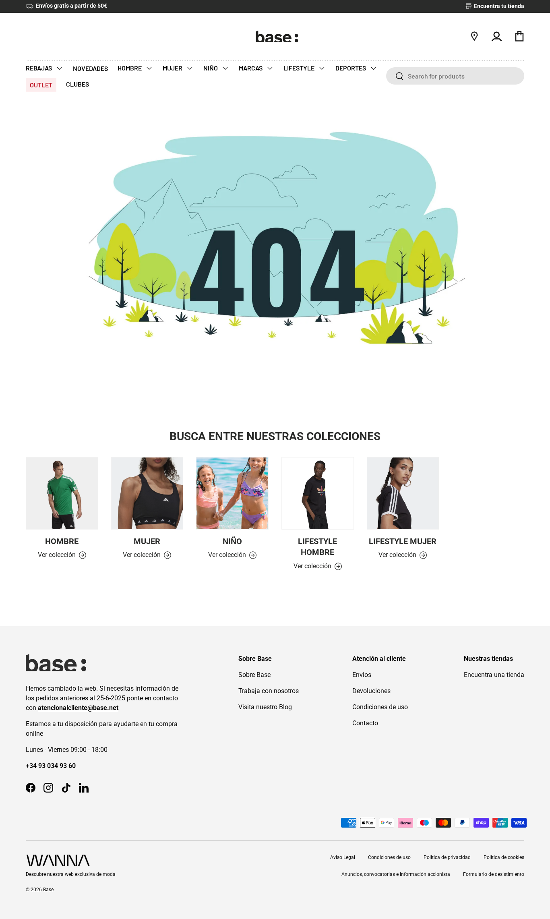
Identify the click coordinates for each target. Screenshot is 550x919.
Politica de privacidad (447, 857)
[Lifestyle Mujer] (403, 493)
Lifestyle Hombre (317, 547)
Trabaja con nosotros (268, 691)
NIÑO (211, 68)
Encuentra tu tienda (498, 6)
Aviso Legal (342, 857)
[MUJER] (147, 493)
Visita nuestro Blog (265, 707)
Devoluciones (371, 691)
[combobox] (455, 76)
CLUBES (77, 84)
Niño (232, 541)
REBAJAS (39, 68)
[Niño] (232, 493)
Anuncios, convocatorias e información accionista (395, 874)
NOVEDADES (90, 68)
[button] (519, 36)
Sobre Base (254, 675)
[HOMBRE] (62, 493)
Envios (361, 675)
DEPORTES (351, 68)
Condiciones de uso (380, 707)
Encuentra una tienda (494, 675)
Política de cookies (504, 857)
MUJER (173, 68)
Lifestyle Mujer (402, 541)
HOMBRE (130, 68)
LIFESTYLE (299, 68)
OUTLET (41, 85)
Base (48, 889)
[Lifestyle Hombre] (318, 493)
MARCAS (251, 68)
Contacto (365, 723)
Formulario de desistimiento (493, 874)
